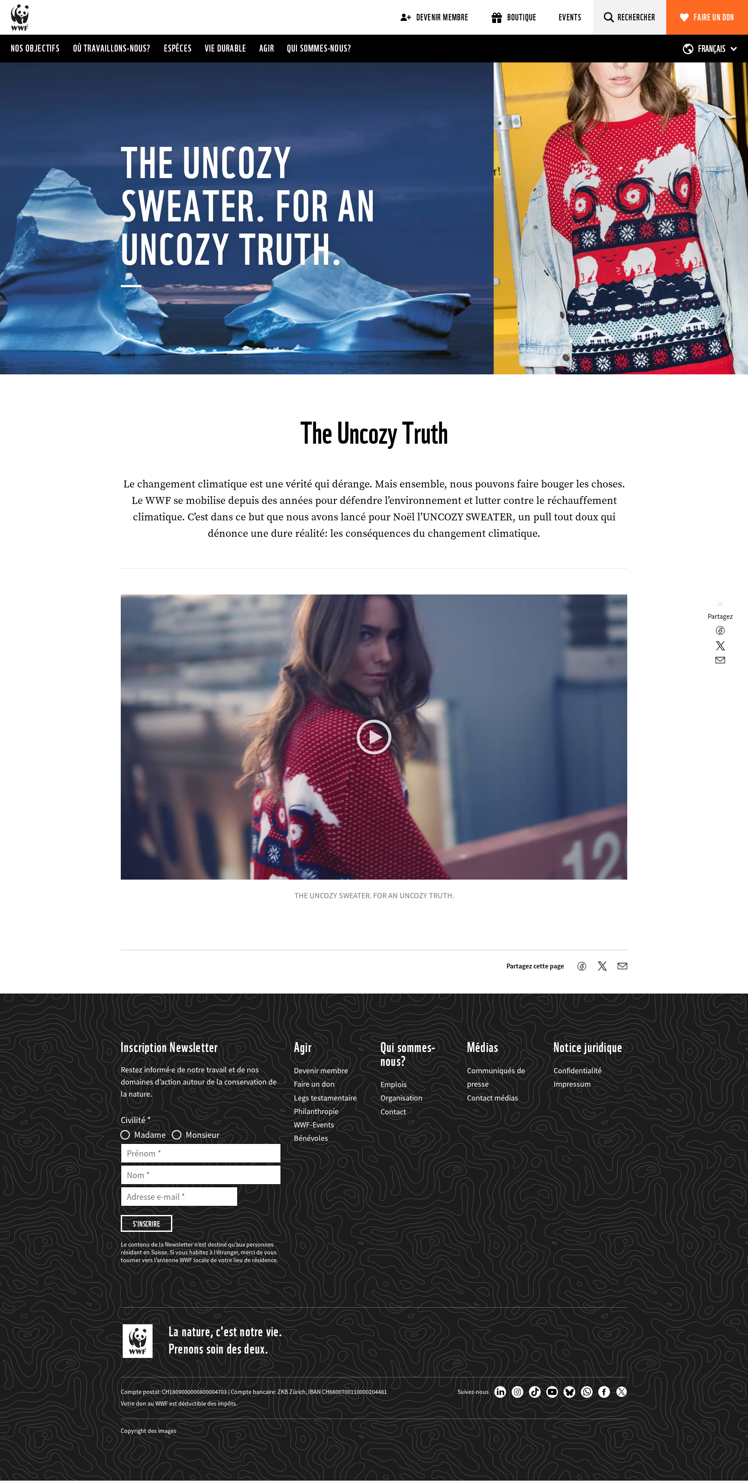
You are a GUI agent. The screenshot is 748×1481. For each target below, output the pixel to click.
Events (570, 17)
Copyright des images (148, 1431)
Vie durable (225, 48)
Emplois (393, 1084)
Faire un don (714, 17)
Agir (266, 48)
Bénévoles (311, 1138)
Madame (150, 1135)
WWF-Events (314, 1125)
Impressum (572, 1084)
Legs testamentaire (325, 1098)
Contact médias (492, 1098)
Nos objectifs (35, 48)
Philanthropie (316, 1111)
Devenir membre (442, 17)
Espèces (178, 48)
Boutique (522, 17)
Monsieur (202, 1135)
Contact (393, 1112)
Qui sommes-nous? (319, 48)
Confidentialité (578, 1070)
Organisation (401, 1098)
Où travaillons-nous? (112, 48)
